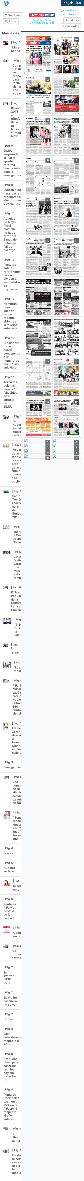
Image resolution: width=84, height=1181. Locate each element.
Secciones (14, 15)
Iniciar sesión (71, 26)
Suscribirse (72, 20)
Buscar (12, 21)
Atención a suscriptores (68, 12)
